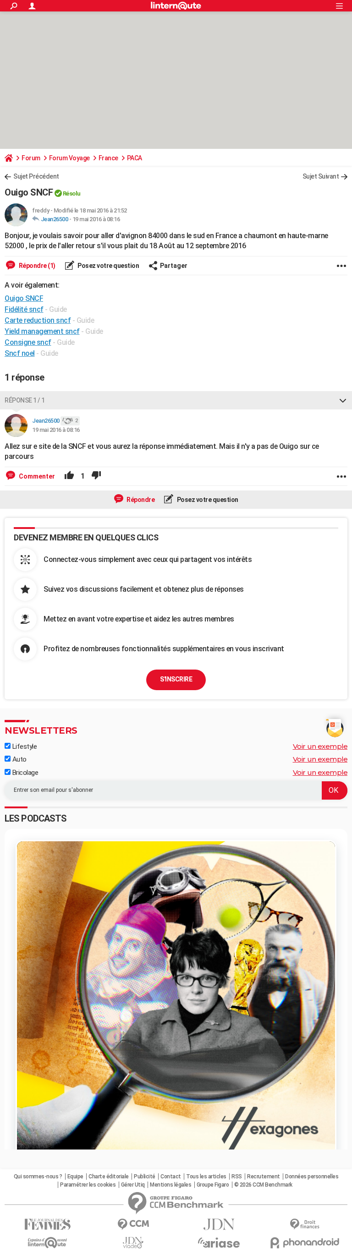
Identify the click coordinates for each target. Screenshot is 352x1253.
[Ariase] (219, 1242)
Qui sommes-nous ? (38, 1176)
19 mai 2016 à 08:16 (96, 219)
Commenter (36, 476)
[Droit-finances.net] (304, 1224)
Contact (170, 1176)
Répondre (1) (36, 265)
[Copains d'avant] (47, 1242)
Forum (31, 158)
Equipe (75, 1176)
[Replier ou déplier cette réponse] (343, 400)
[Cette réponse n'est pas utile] (96, 476)
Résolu (72, 193)
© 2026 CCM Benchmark (263, 1185)
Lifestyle (24, 746)
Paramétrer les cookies (88, 1185)
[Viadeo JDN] (133, 1242)
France (108, 158)
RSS (236, 1176)
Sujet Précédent (36, 176)
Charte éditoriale (108, 1176)
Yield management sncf (42, 331)
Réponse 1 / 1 (25, 400)
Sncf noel (20, 353)
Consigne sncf (28, 342)
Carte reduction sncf (38, 320)
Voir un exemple (320, 746)
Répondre (140, 499)
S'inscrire (176, 679)
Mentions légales (170, 1185)
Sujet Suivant (320, 176)
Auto (19, 759)
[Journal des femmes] (47, 1224)
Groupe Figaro (213, 1185)
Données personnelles (311, 1176)
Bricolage (24, 772)
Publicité (144, 1176)
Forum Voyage (69, 158)
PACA (134, 158)
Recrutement (263, 1176)
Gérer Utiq (133, 1185)
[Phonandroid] (304, 1242)
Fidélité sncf (24, 309)
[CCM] (133, 1224)
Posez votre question (108, 265)
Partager (173, 265)
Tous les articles (206, 1176)
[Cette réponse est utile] (69, 476)
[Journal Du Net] (219, 1224)
